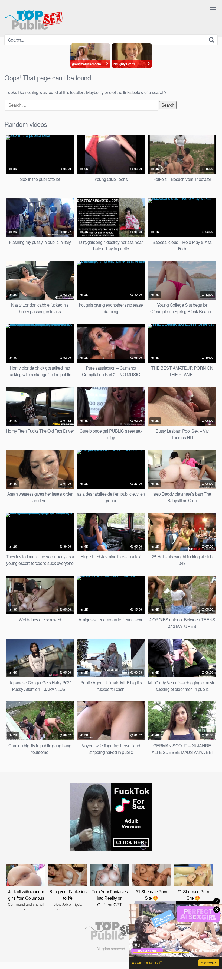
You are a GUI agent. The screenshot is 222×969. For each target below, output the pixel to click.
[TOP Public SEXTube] (33, 17)
